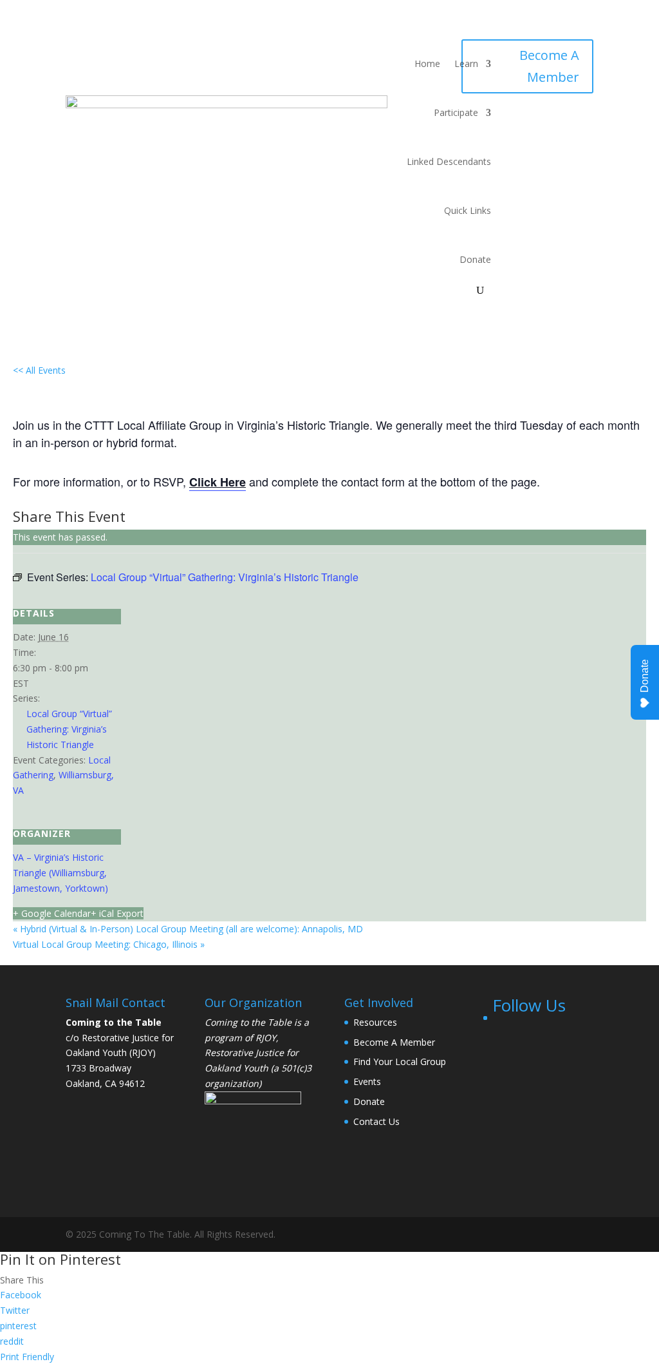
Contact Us (376, 1121)
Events (367, 1081)
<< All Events (39, 370)
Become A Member (549, 66)
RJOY (265, 1038)
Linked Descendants (449, 161)
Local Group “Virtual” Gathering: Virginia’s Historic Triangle (69, 729)
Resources (375, 1022)
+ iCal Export (117, 913)
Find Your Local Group (399, 1061)
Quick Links (467, 210)
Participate (456, 112)
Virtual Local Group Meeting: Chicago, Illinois (109, 944)
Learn (466, 63)
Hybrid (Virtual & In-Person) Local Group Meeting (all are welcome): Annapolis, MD (188, 929)
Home (427, 63)
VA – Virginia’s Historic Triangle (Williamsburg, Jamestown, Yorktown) (60, 872)
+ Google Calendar (52, 913)
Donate (475, 259)
